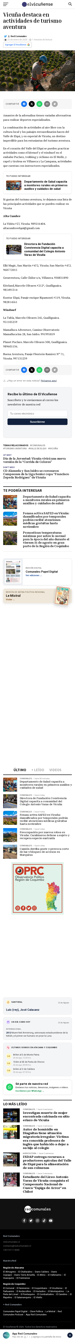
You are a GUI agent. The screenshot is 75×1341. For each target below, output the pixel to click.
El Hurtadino (39, 1291)
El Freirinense (23, 1278)
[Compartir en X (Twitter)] (32, 104)
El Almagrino (9, 1271)
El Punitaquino (28, 1294)
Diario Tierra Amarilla (24, 1275)
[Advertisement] (37, 644)
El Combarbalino (45, 1294)
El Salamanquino (23, 1297)
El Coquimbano (39, 1288)
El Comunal (8, 1288)
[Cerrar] (70, 1335)
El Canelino (61, 1294)
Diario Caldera (42, 1271)
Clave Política (36, 1311)
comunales (38, 445)
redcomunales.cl (11, 1242)
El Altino (41, 1275)
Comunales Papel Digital (15, 1311)
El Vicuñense (56, 1288)
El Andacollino (24, 1291)
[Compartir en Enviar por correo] (47, 104)
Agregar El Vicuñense (15, 45)
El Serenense (23, 1288)
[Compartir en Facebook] (24, 104)
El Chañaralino (25, 1271)
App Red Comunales (36, 1314)
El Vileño (38, 1297)
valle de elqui (38, 449)
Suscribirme (37, 421)
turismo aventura (16, 449)
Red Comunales (19, 36)
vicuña (54, 449)
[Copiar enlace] (55, 104)
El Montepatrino (56, 1291)
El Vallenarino (54, 1275)
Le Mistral (50, 1311)
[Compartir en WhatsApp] (39, 104)
